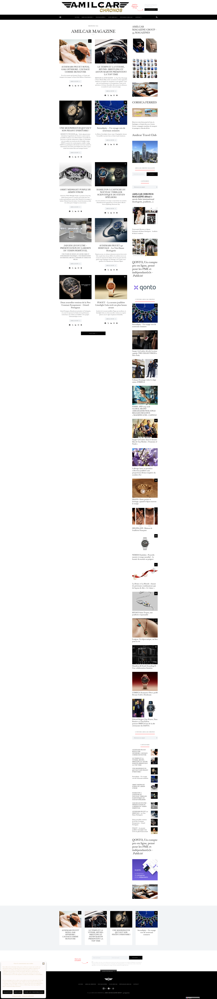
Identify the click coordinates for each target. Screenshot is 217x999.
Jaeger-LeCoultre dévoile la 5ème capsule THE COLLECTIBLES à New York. (144, 353)
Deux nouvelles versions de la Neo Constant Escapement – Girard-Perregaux (75, 305)
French (189, 998)
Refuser (18, 992)
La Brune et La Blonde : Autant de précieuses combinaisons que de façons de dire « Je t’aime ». (144, 586)
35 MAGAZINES (151, 9)
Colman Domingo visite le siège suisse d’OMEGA (144, 381)
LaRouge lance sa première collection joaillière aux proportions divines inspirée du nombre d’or (144, 471)
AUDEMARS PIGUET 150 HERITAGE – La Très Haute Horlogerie (111, 248)
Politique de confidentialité (28, 996)
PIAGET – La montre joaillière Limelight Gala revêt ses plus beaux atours (111, 305)
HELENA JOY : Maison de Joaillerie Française (142, 529)
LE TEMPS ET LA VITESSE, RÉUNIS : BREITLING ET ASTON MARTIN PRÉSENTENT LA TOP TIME (111, 70)
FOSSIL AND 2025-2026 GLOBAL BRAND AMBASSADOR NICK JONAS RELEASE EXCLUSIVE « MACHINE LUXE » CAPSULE (144, 410)
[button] (43, 963)
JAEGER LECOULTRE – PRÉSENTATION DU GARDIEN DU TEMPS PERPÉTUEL (75, 248)
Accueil (77, 17)
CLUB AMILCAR (112, 17)
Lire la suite (74, 81)
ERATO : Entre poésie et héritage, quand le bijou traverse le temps (144, 501)
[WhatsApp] (113, 988)
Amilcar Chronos (87, 17)
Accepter (7, 992)
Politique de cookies (16, 996)
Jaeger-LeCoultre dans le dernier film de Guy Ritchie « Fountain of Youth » (144, 442)
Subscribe (135, 957)
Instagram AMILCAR (126, 17)
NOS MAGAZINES (100, 17)
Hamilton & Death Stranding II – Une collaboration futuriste (144, 667)
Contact (138, 17)
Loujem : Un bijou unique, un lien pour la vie (145, 640)
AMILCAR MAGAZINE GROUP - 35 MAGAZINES (144, 29)
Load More (92, 333)
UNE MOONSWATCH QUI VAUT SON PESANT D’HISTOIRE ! (75, 129)
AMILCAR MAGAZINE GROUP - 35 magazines (117, 992)
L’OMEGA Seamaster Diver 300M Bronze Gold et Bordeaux (145, 694)
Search (152, 174)
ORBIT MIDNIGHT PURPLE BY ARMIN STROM (75, 190)
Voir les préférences (33, 992)
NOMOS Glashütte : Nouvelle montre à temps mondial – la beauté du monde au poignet (143, 557)
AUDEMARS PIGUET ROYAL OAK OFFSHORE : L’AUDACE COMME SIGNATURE (75, 69)
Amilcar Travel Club (144, 135)
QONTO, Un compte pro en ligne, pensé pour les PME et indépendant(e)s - (144, 268)
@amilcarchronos (107, 971)
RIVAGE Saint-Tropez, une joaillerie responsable (142, 613)
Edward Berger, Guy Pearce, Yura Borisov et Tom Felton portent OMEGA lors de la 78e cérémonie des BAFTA (144, 722)
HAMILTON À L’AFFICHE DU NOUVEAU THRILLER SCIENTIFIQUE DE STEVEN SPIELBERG (111, 193)
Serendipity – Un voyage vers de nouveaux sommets (111, 129)
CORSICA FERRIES (144, 102)
